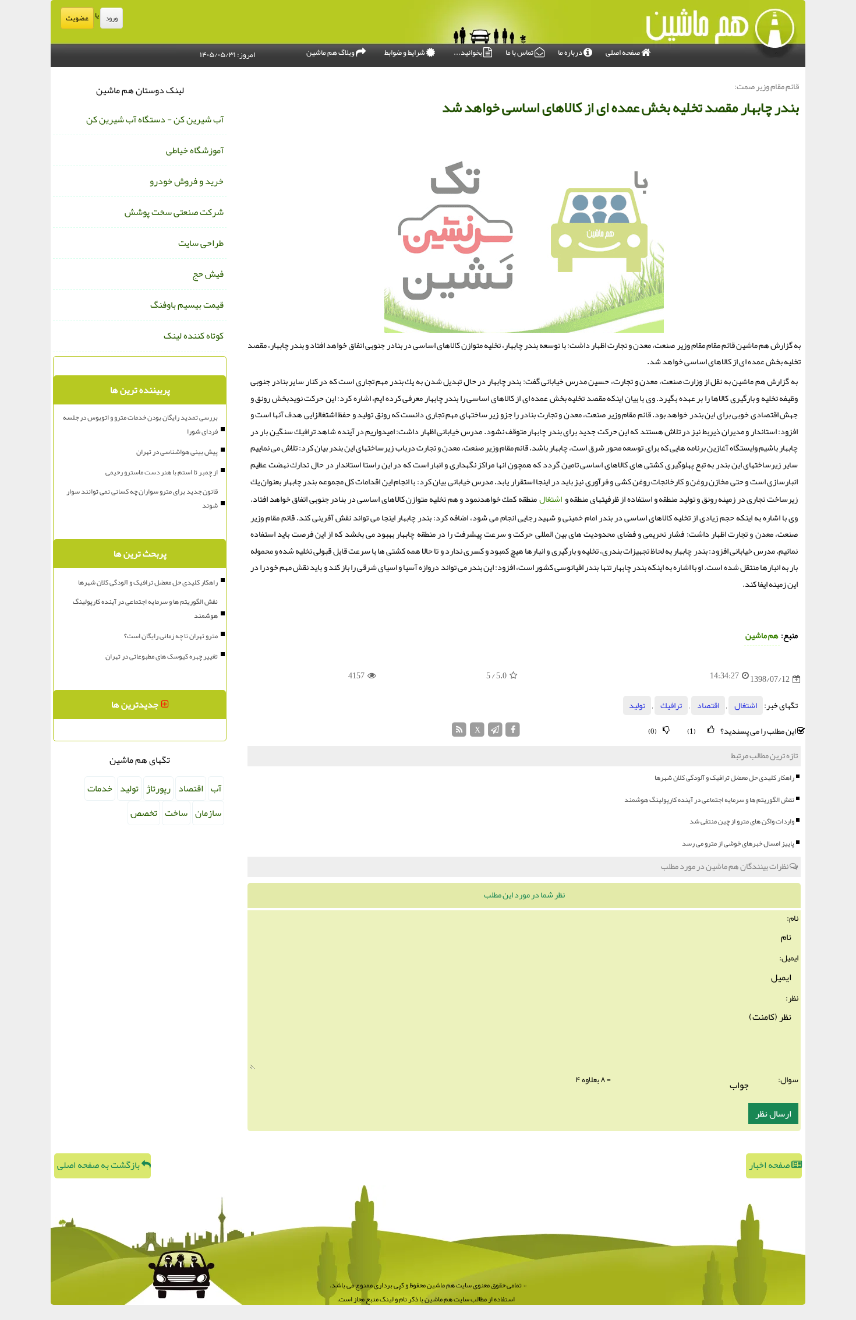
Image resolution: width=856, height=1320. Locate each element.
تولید (637, 705)
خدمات (99, 788)
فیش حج (208, 274)
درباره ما (570, 52)
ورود (111, 18)
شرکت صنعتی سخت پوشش (174, 212)
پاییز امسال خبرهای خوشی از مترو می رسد (738, 843)
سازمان (208, 813)
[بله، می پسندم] (711, 729)
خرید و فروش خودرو (187, 181)
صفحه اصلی (623, 52)
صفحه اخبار (770, 1165)
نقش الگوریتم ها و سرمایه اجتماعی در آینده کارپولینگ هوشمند (709, 800)
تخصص (143, 813)
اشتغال (550, 499)
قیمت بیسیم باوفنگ (187, 304)
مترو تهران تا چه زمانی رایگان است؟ (171, 636)
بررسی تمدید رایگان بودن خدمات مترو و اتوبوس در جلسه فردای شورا (140, 424)
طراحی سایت (201, 243)
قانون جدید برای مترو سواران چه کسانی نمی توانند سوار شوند (142, 498)
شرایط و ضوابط (405, 52)
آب (216, 788)
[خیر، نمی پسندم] (666, 729)
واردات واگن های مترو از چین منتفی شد (741, 821)
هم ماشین (762, 635)
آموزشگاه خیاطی (195, 150)
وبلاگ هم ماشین (331, 52)
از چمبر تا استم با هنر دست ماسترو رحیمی (161, 472)
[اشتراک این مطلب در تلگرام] (495, 732)
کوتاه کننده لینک (194, 335)
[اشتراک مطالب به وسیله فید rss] (459, 732)
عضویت (77, 18)
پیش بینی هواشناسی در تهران (177, 452)
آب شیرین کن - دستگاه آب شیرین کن (155, 119)
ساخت (176, 813)
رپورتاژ (158, 788)
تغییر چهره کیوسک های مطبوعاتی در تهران (161, 656)
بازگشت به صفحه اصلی (99, 1165)
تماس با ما (520, 52)
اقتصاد (708, 705)
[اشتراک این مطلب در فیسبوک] (512, 732)
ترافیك (671, 705)
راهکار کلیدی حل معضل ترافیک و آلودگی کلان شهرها (724, 777)
